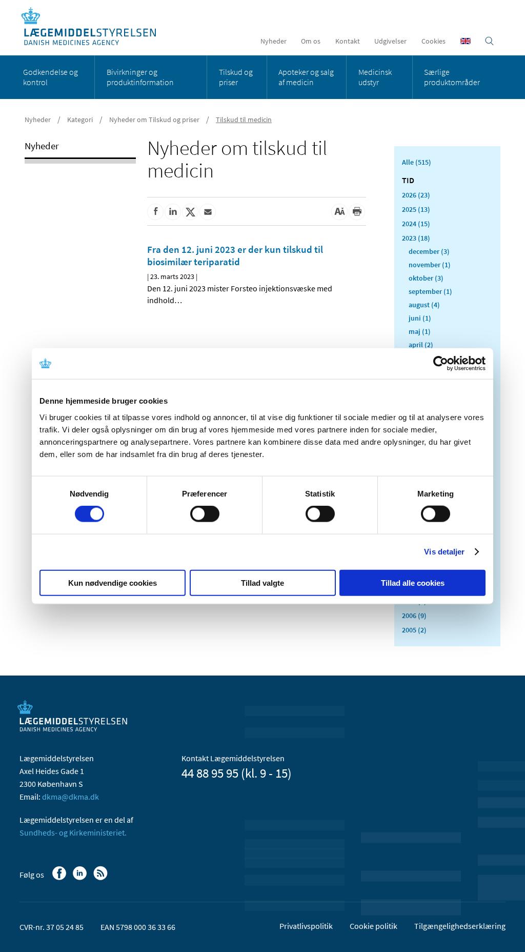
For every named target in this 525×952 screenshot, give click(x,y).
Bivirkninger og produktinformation (140, 77)
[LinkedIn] (80, 878)
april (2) (421, 344)
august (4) (424, 304)
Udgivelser (390, 41)
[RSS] (101, 878)
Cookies (433, 41)
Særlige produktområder (452, 77)
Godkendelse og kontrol (50, 77)
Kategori (80, 119)
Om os (310, 41)
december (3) (429, 251)
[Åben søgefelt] (489, 41)
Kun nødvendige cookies (112, 582)
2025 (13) (416, 209)
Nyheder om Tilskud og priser (154, 119)
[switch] (204, 514)
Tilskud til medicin (244, 119)
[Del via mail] (207, 212)
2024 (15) (416, 223)
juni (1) (420, 318)
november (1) (430, 264)
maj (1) (420, 331)
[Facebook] (60, 878)
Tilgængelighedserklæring (460, 926)
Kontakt (347, 41)
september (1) (430, 291)
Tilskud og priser (236, 77)
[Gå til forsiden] (94, 27)
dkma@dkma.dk (70, 796)
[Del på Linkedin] (173, 212)
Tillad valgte (262, 582)
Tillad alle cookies (413, 582)
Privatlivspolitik (306, 926)
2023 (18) (416, 238)
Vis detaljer (444, 551)
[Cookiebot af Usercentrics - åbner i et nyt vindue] (441, 363)
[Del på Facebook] (155, 212)
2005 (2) (414, 629)
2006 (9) (414, 615)
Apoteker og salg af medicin (306, 77)
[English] (465, 41)
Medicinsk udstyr (375, 77)
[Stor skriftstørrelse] (339, 212)
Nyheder (273, 41)
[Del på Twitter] (190, 212)
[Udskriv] (357, 212)
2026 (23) (416, 195)
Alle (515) (416, 162)
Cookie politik (373, 926)
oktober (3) (426, 278)
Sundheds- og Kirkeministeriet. (73, 832)
